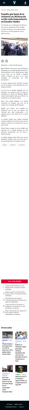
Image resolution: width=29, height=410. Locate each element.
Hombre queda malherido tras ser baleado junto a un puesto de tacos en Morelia (15, 287)
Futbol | (18, 374)
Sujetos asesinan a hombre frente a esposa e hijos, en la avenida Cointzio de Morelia (16, 293)
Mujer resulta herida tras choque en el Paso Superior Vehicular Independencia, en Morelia (16, 312)
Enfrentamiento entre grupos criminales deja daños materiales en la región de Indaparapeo (16, 300)
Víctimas (3, 10)
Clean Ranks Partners (11, 406)
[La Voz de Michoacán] (14, 2)
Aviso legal (9, 404)
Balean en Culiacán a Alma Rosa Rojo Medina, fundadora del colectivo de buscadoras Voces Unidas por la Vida (21, 353)
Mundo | (5, 340)
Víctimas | (6, 374)
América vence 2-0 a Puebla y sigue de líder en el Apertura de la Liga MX (21, 381)
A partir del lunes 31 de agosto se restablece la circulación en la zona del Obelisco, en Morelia (15, 306)
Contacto (21, 406)
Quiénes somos (18, 404)
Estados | (18, 341)
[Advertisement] (14, 210)
